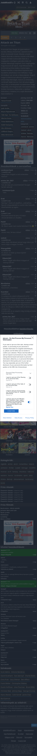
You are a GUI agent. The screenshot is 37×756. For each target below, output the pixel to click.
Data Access (18, 418)
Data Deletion (7, 418)
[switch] (29, 378)
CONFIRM (11, 411)
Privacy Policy (29, 418)
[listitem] (18, 373)
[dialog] (18, 378)
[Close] (33, 338)
